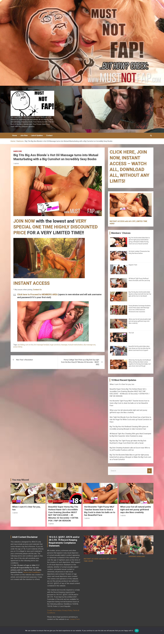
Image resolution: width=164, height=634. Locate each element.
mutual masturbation (75, 345)
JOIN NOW (24, 221)
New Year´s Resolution (24, 360)
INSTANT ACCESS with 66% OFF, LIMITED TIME (128, 221)
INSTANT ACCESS (31, 283)
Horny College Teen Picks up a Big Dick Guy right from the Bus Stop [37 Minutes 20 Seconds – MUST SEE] (80, 362)
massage (64, 345)
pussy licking (17, 347)
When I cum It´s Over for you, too (122, 384)
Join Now (24, 135)
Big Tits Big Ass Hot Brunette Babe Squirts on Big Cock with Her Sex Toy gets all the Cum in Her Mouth (140, 294)
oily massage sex (89, 345)
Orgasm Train (133, 265)
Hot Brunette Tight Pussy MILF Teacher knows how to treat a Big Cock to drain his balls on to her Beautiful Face (129, 403)
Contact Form (75, 619)
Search (149, 470)
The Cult (131, 333)
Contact (49, 135)
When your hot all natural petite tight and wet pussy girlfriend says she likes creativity (140, 321)
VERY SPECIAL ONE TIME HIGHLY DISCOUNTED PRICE (55, 226)
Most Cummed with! (60, 501)
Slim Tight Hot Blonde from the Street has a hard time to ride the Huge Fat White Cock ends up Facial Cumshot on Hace (131, 419)
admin (16, 163)
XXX (18, 501)
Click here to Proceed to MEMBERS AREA (37, 294)
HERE (112, 224)
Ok (137, 630)
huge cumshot (55, 345)
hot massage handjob (41, 345)
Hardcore (17, 151)
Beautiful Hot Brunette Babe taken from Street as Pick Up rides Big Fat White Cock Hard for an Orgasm (139, 348)
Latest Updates (37, 135)
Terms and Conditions (31, 572)
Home (14, 135)
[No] (161, 631)
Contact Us (37, 290)
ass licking (21, 345)
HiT (14, 501)
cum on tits (29, 345)
